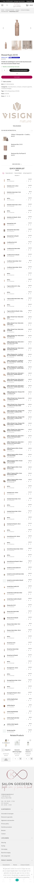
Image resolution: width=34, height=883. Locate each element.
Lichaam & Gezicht (25, 864)
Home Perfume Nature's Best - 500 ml (15, 548)
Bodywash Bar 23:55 (17, 144)
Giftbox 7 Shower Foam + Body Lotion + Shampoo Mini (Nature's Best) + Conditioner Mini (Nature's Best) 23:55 (15, 437)
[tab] (17, 164)
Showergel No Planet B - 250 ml (13, 692)
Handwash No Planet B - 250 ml (13, 523)
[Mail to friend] (7, 96)
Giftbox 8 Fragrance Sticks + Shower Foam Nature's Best (15, 455)
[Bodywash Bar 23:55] (5, 148)
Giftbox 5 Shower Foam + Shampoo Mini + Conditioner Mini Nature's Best (15, 405)
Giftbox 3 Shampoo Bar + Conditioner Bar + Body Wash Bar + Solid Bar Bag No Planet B (21, 134)
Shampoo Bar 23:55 (11, 605)
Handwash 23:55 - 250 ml (12, 492)
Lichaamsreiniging (25, 10)
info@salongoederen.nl (7, 794)
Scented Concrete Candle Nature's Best (15, 574)
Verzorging (4, 849)
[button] (3, 28)
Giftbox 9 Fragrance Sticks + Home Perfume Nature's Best (14, 474)
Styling (3, 846)
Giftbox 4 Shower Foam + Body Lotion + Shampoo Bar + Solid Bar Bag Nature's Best (15, 380)
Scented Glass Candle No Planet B (14, 599)
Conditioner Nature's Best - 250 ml (14, 267)
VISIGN (17, 91)
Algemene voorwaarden (7, 820)
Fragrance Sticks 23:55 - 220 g (13, 286)
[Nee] (31, 874)
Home (2, 10)
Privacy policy (5, 823)
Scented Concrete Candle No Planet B (15, 580)
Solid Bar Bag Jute (11, 705)
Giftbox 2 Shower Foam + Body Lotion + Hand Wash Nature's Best (15, 342)
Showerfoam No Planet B (12, 655)
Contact (3, 833)
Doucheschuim (4, 11)
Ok (17, 880)
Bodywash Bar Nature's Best (13, 229)
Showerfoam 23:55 (11, 642)
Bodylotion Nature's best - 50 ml (14, 192)
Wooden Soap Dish (11, 730)
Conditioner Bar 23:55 (12, 242)
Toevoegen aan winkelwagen (20, 70)
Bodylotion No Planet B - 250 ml (14, 217)
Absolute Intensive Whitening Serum (28, 751)
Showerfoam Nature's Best (12, 649)
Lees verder (6, 759)
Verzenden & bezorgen (7, 813)
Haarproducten (9, 173)
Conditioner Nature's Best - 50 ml (14, 261)
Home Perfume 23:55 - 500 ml (13, 536)
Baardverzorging (5, 852)
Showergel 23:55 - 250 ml (12, 667)
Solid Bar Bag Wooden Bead (13, 717)
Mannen (17, 175)
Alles (3, 173)
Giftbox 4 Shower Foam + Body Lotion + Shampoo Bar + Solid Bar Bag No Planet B (15, 387)
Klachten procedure (6, 827)
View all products (17, 125)
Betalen (3, 830)
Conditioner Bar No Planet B (13, 254)
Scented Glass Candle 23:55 (13, 586)
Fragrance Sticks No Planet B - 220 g (14, 311)
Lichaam (17, 10)
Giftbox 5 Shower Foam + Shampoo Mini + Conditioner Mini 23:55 (15, 398)
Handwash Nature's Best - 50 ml (14, 498)
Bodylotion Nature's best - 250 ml (14, 204)
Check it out (29, 1)
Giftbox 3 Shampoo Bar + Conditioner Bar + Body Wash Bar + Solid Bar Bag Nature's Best (15, 362)
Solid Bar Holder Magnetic (12, 724)
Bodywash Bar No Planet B (18, 153)
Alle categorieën (5, 856)
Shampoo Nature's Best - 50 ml (13, 624)
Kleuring (3, 842)
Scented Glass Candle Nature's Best (14, 592)
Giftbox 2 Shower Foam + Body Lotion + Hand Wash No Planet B (15, 348)
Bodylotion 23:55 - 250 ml (12, 186)
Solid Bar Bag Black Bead (12, 699)
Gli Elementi (6, 753)
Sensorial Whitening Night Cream (17, 751)
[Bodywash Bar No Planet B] (5, 157)
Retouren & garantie (6, 817)
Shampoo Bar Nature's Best (13, 611)
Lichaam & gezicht (9, 10)
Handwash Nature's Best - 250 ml (14, 511)
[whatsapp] (9, 96)
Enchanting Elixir (6, 750)
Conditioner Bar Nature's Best (13, 248)
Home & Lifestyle (18, 173)
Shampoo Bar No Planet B (12, 617)
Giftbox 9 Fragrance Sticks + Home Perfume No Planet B (14, 480)
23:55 (6, 91)
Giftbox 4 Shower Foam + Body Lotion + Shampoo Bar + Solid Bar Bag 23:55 (15, 373)
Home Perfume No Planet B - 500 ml (14, 561)
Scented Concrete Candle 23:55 (14, 567)
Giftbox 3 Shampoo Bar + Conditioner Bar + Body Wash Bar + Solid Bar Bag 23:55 (15, 355)
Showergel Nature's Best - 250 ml (14, 680)
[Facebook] (6, 96)
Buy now (17, 77)
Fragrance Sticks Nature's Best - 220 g (15, 298)
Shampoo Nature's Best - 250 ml (14, 630)
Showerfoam (11, 91)
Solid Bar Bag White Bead (12, 711)
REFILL (8, 179)
